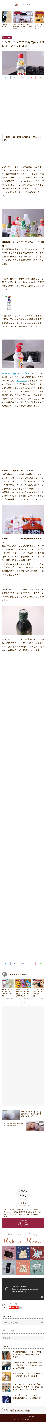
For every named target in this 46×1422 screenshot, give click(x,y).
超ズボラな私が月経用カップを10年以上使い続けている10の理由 (28, 1374)
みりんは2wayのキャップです (16, 373)
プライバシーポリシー (18, 1416)
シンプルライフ (7, 37)
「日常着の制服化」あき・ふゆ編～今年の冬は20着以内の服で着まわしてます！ (28, 1354)
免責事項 (31, 1416)
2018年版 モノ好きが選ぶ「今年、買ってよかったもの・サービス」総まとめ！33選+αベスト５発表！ (28, 1387)
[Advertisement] (23, 107)
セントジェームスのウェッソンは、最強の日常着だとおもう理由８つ (28, 1396)
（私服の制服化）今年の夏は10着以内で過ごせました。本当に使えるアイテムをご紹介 (28, 1365)
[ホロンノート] (23, 5)
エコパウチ (22, 380)
